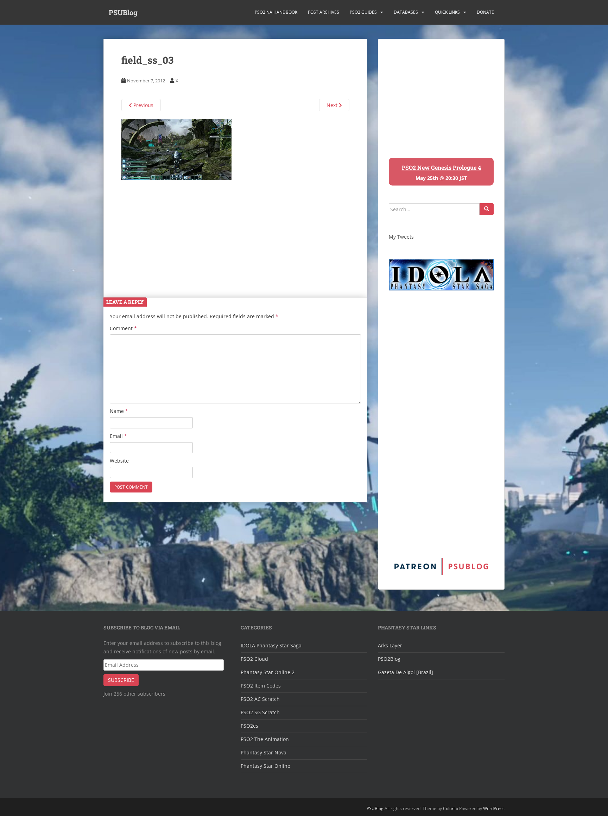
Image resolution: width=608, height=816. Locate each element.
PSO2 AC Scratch (260, 699)
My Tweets (401, 236)
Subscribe (121, 680)
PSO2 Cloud (254, 658)
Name (119, 411)
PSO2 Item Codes (261, 685)
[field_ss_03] (176, 148)
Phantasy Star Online (265, 765)
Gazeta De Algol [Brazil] (405, 672)
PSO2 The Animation (265, 739)
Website (119, 460)
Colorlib (450, 808)
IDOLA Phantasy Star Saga (271, 645)
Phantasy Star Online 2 (267, 672)
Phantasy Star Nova (263, 752)
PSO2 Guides (363, 12)
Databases (406, 12)
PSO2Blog (389, 658)
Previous (142, 105)
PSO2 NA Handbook (276, 12)
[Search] (487, 209)
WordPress (494, 808)
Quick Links (447, 12)
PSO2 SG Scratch (260, 712)
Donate (485, 12)
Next (333, 105)
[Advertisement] (235, 229)
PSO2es (249, 725)
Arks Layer (390, 645)
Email (118, 436)
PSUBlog (123, 12)
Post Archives (323, 12)
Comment (123, 328)
